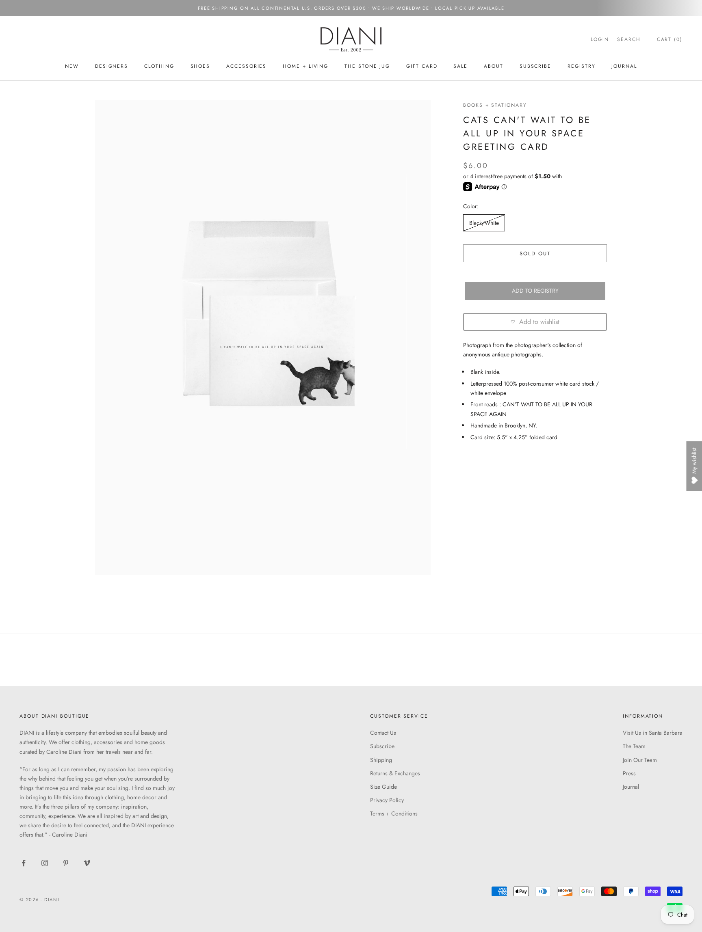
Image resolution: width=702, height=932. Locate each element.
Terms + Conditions (394, 813)
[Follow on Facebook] (24, 863)
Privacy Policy (387, 800)
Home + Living (305, 66)
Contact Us (383, 733)
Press (629, 773)
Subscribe (382, 746)
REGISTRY (581, 66)
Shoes (200, 66)
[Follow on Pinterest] (66, 863)
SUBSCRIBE (535, 66)
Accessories (246, 66)
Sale (460, 66)
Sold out (535, 253)
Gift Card (421, 66)
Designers (111, 66)
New (72, 66)
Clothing (159, 66)
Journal (624, 66)
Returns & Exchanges (395, 773)
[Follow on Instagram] (45, 863)
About (493, 66)
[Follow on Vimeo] (87, 863)
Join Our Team (640, 760)
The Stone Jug (367, 66)
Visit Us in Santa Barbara (652, 733)
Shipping (381, 760)
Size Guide (383, 787)
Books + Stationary (495, 105)
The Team (634, 746)
